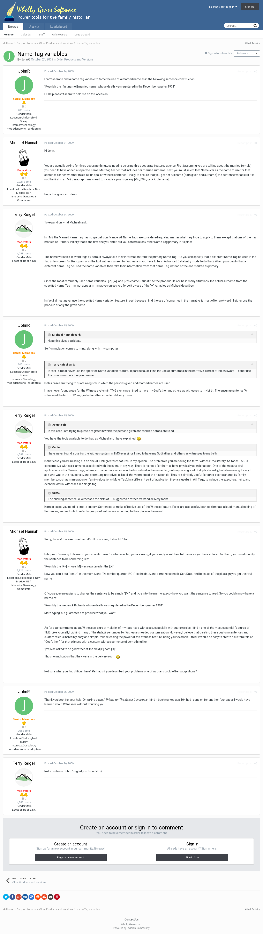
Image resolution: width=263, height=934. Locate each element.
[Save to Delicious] (31, 897)
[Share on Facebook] (12, 897)
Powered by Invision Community (131, 928)
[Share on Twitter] (6, 897)
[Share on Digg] (25, 897)
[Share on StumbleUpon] (44, 897)
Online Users (59, 34)
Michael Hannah (23, 142)
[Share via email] (50, 897)
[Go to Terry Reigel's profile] (24, 228)
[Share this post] (255, 71)
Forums (9, 34)
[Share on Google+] (19, 897)
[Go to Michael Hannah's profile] (24, 157)
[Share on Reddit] (38, 897)
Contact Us (132, 919)
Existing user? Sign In (222, 6)
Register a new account (70, 857)
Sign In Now (192, 857)
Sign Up (250, 6)
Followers (242, 53)
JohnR (25, 59)
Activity (34, 26)
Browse (13, 26)
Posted (59, 71)
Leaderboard (82, 34)
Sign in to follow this (220, 53)
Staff (42, 34)
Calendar (26, 34)
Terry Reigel (24, 214)
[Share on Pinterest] (57, 897)
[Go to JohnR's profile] (9, 56)
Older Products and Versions (75, 59)
